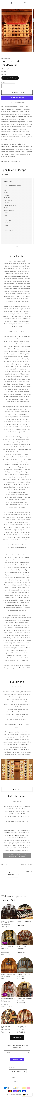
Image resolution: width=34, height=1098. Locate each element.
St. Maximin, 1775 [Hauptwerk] (21, 947)
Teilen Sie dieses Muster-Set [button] (12, 161)
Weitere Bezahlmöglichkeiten (17, 102)
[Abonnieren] (28, 1052)
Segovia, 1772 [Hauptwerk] (24, 921)
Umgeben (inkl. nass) (10, 78)
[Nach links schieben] (13, 55)
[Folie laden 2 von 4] (16, 789)
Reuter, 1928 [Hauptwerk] (8, 974)
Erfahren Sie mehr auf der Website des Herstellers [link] (17, 855)
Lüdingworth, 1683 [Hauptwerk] (22, 1027)
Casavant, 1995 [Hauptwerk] (24, 974)
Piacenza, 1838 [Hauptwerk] (24, 998)
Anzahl (3, 82)
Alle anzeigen (17, 1037)
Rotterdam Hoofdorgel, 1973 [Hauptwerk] (8, 999)
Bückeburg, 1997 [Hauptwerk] (5, 1027)
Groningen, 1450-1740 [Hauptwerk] (7, 947)
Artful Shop (14, 1094)
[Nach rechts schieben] (21, 55)
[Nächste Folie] (24, 789)
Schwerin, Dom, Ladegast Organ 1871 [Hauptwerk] (8, 922)
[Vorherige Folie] (10, 789)
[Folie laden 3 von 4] (18, 789)
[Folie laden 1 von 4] (13, 789)
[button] (4, 3)
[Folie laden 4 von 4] (20, 789)
